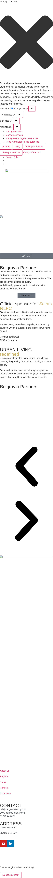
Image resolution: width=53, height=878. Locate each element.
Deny (17, 146)
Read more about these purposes (22, 142)
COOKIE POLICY (36, 852)
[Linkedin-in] (10, 843)
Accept (5, 146)
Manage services (14, 135)
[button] (26, 42)
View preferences (34, 146)
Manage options (14, 131)
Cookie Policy (13, 157)
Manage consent (10, 875)
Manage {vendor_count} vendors (22, 138)
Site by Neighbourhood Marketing (17, 867)
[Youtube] (3, 843)
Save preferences (11, 152)
